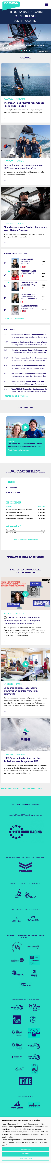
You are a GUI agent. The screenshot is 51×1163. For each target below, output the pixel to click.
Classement (13, 487)
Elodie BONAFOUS (28, 294)
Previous (3, 39)
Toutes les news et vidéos (16, 396)
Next (47, 39)
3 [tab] (26, 50)
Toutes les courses (20, 539)
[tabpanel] (25, 38)
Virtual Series (14, 493)
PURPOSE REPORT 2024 (32, 788)
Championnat (25, 471)
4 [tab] (29, 50)
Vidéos (25, 408)
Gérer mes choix (25, 1158)
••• (5, 118)
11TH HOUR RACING (27, 308)
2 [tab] (24, 50)
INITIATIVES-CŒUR (27, 273)
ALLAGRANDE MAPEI (28, 285)
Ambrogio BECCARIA (29, 283)
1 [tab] (21, 50)
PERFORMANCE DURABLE (11, 788)
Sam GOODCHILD (27, 259)
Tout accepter (25, 1149)
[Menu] (46, 4)
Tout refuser (25, 1154)
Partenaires (26, 805)
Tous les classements (14, 319)
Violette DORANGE (28, 271)
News (25, 58)
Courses (11, 482)
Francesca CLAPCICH (29, 306)
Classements (33, 539)
